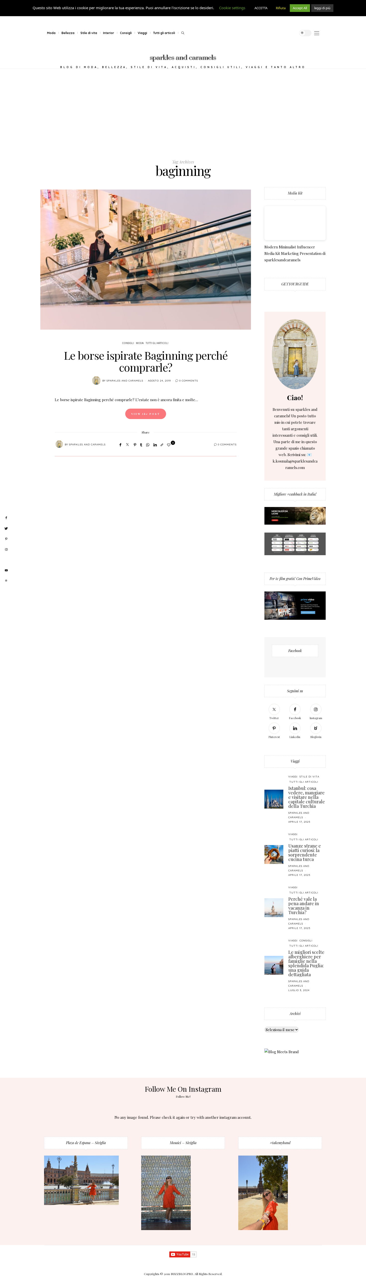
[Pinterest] (135, 444)
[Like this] (169, 445)
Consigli (126, 33)
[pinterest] (6, 539)
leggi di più (322, 8)
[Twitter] (127, 444)
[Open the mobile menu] (316, 33)
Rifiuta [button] (281, 8)
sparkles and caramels (125, 380)
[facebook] (6, 518)
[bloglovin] (6, 560)
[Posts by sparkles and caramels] (96, 381)
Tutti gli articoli (164, 33)
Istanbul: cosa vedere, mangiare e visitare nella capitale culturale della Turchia (306, 797)
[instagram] (6, 549)
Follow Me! (183, 1096)
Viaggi (142, 33)
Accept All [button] (300, 8)
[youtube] (6, 570)
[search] (182, 33)
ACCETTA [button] (260, 8)
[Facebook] (120, 444)
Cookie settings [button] (232, 7)
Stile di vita (88, 33)
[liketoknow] (6, 581)
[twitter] (6, 528)
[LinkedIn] (155, 444)
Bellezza (67, 33)
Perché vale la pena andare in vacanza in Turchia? (303, 905)
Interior (108, 33)
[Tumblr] (141, 444)
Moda (51, 33)
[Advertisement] (183, 114)
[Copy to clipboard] (162, 444)
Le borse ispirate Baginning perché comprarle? (146, 361)
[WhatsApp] (147, 444)
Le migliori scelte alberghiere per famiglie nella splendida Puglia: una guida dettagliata (306, 963)
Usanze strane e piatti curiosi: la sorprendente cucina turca (304, 852)
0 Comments (188, 380)
